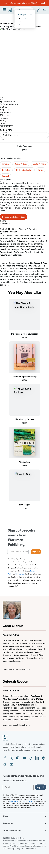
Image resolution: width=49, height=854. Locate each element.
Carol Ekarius (9, 101)
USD (25, 18)
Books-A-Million (39, 163)
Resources (8, 823)
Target (40, 169)
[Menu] (4, 9)
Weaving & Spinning (28, 228)
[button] (24, 98)
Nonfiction (5, 223)
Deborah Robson (10, 104)
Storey (3, 120)
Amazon (5, 163)
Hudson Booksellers (24, 169)
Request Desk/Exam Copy (13, 216)
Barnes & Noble (21, 163)
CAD (25, 22)
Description (5, 179)
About (5, 816)
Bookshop (6, 169)
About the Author (8, 231)
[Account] (39, 10)
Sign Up (36, 551)
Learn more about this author (15, 669)
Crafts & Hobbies (8, 228)
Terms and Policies (12, 830)
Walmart (5, 176)
